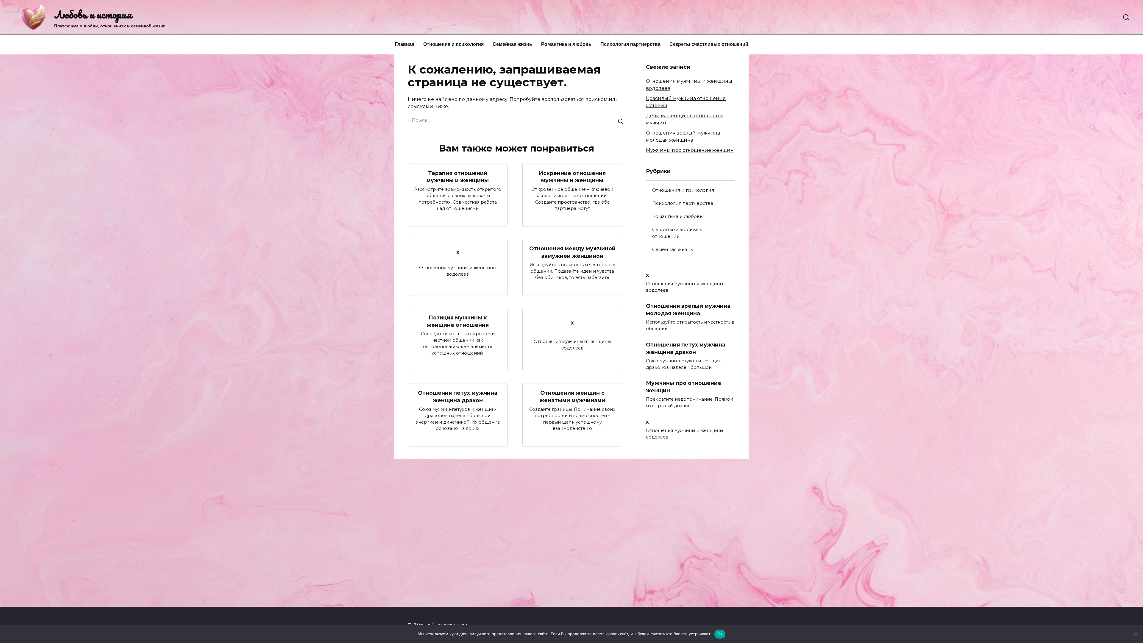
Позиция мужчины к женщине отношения (458, 321)
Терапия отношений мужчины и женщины (458, 176)
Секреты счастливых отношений (708, 44)
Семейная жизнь (512, 44)
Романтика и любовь (566, 44)
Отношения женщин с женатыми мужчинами (572, 396)
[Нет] (1136, 634)
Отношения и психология (453, 44)
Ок (720, 633)
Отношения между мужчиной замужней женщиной (572, 252)
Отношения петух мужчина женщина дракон (457, 396)
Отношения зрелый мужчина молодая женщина (688, 309)
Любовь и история (93, 14)
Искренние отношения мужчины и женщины (572, 176)
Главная (404, 44)
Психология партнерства (630, 44)
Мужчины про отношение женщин (690, 150)
